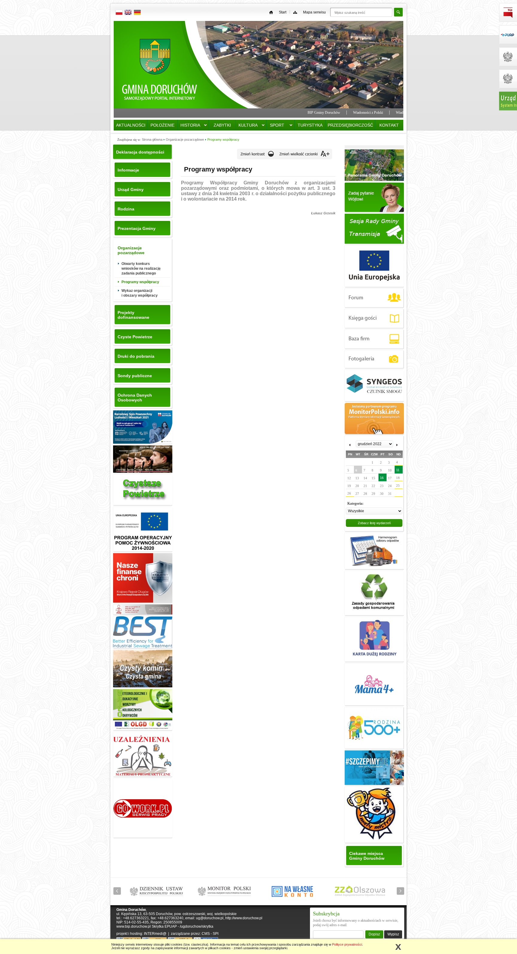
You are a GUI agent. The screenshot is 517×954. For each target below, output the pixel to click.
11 (397, 470)
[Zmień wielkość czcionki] (304, 156)
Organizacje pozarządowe (185, 139)
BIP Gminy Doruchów (296, 112)
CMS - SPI (210, 934)
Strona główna (152, 139)
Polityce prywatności (347, 944)
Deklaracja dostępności (140, 152)
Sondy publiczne (135, 375)
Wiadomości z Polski (340, 112)
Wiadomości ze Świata (384, 112)
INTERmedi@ (155, 934)
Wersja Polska (119, 13)
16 (382, 478)
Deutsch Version (137, 13)
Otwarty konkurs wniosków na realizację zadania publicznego (141, 268)
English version (128, 13)
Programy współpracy (223, 139)
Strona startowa (159, 67)
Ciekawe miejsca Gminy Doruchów (366, 856)
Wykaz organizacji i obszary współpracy (139, 293)
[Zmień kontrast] (256, 156)
